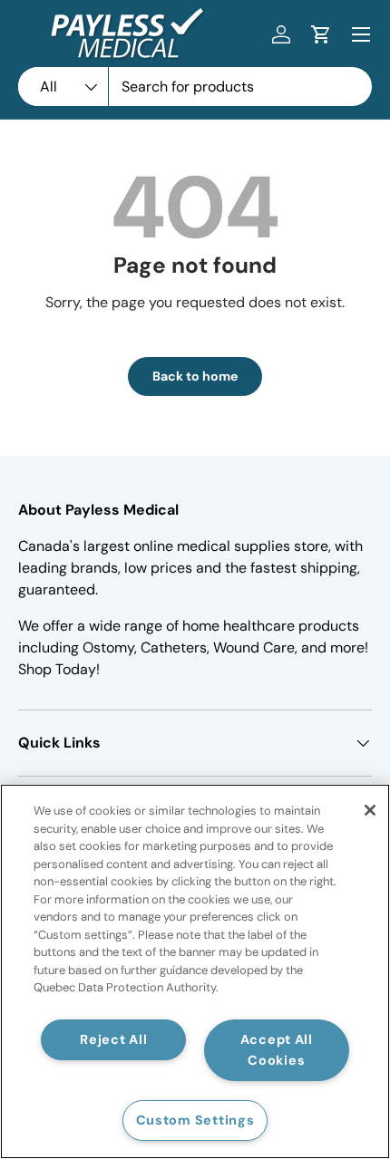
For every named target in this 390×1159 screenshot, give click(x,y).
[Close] (370, 810)
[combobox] (195, 86)
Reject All (113, 1039)
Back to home (195, 376)
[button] (321, 34)
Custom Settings (195, 1120)
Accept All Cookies (276, 1049)
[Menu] (361, 34)
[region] (195, 971)
